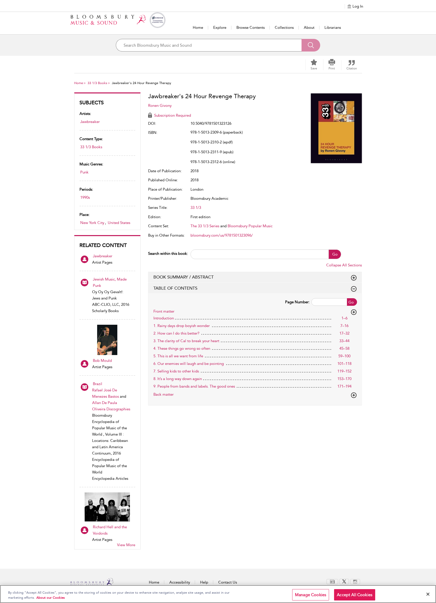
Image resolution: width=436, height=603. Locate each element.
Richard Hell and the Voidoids (110, 530)
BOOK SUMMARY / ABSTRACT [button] (183, 277)
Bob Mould (102, 360)
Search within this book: (168, 253)
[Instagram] (355, 581)
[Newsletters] (332, 581)
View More (126, 545)
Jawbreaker (90, 121)
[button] (332, 64)
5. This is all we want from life (178, 356)
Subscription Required (172, 115)
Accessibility (179, 582)
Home (198, 27)
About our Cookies (50, 597)
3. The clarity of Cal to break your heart (186, 341)
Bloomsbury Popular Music (250, 226)
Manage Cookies (310, 594)
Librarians (332, 27)
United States (119, 222)
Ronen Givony (160, 105)
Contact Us (227, 582)
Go (335, 254)
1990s (85, 197)
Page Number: (297, 302)
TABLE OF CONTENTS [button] (175, 288)
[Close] (427, 594)
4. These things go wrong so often (181, 348)
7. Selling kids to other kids (176, 371)
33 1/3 (195, 207)
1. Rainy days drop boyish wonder (181, 325)
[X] (344, 581)
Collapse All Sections (344, 265)
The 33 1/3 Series (204, 226)
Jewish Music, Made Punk (110, 282)
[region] (218, 594)
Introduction (163, 318)
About (309, 27)
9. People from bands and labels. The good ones (194, 386)
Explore (219, 27)
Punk (84, 172)
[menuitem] (332, 581)
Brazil (97, 384)
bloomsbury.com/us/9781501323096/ (221, 235)
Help (204, 582)
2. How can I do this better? (176, 333)
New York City (92, 222)
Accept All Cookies (354, 594)
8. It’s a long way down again (177, 378)
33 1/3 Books (97, 83)
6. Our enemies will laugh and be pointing (188, 363)
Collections (284, 27)
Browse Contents (250, 27)
